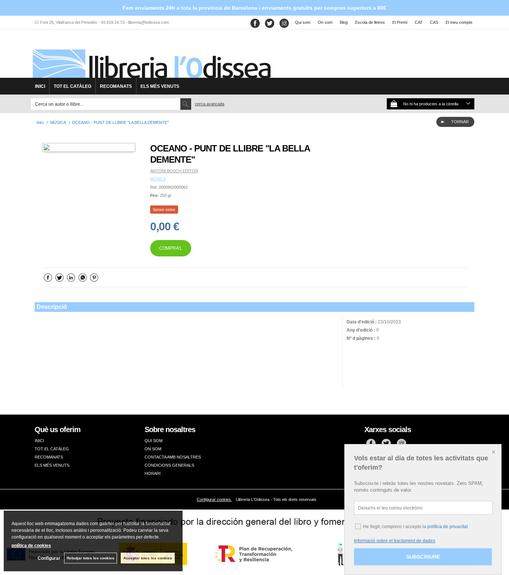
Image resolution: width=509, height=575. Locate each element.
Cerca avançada (209, 104)
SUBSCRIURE (423, 557)
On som (325, 22)
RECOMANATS (116, 86)
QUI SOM (153, 440)
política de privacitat (447, 526)
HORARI (153, 473)
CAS (434, 22)
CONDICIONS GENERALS (169, 465)
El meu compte (459, 22)
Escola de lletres (370, 22)
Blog (344, 22)
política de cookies (31, 545)
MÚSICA (158, 179)
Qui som (302, 22)
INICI (40, 86)
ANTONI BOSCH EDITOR (174, 171)
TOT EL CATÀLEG (72, 86)
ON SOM (153, 449)
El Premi (399, 22)
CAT (419, 22)
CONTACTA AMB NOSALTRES (173, 457)
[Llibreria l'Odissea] (151, 56)
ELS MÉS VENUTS (159, 86)
